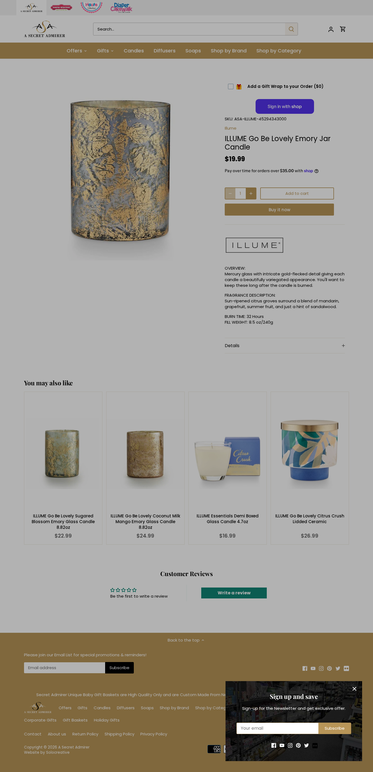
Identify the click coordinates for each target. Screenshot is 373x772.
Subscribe (335, 728)
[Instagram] (290, 745)
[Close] (354, 689)
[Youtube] (282, 745)
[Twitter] (306, 745)
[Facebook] (273, 745)
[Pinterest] (298, 745)
